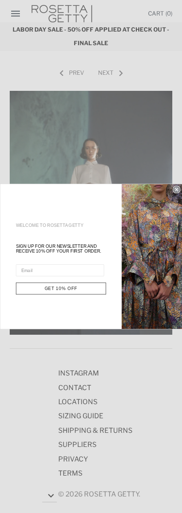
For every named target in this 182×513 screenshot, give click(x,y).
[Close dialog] (176, 190)
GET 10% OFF (60, 288)
